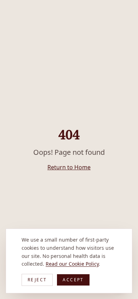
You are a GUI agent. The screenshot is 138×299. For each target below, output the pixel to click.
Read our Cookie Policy (72, 263)
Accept (73, 280)
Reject (37, 280)
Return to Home (69, 167)
